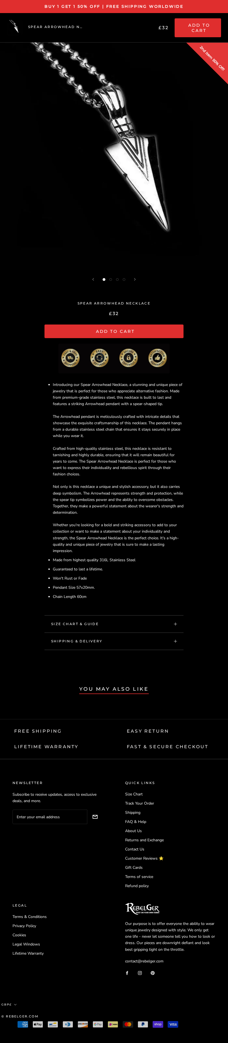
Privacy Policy (24, 926)
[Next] (135, 279)
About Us (133, 831)
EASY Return (148, 731)
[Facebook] (127, 973)
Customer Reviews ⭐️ (144, 858)
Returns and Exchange (144, 840)
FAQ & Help (135, 821)
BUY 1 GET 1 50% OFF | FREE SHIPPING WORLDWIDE (114, 6)
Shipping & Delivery (77, 641)
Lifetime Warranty (28, 953)
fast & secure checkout (167, 746)
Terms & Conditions (30, 916)
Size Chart (134, 794)
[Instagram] (140, 973)
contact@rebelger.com (144, 961)
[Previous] (93, 279)
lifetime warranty (46, 746)
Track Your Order (139, 803)
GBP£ (6, 1004)
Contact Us (134, 849)
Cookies (19, 935)
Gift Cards (134, 867)
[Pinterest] (153, 973)
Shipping (132, 812)
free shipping (38, 731)
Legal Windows (26, 944)
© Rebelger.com (20, 1016)
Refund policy (137, 886)
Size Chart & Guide (75, 624)
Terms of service (139, 876)
